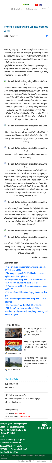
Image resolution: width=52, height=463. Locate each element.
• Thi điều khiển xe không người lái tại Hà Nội (22, 308)
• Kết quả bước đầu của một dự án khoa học (22, 282)
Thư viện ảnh (13, 384)
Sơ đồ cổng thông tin (32, 9)
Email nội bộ (18, 9)
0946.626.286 (20, 413)
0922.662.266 (25, 416)
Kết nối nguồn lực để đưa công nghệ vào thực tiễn (35, 330)
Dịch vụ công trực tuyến (17, 395)
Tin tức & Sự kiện (12, 324)
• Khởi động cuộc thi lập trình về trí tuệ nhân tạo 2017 (25, 279)
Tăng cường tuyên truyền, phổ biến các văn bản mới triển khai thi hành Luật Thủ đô (35, 345)
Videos (11, 387)
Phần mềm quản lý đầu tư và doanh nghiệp (24, 398)
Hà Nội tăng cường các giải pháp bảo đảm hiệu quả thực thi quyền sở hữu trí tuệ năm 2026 (35, 362)
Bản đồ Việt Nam (15, 402)
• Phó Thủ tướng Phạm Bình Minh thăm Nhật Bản (23, 305)
